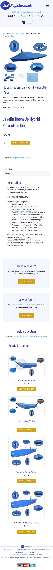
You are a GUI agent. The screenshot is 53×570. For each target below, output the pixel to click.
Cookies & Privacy (35, 555)
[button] (45, 43)
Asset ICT (48, 557)
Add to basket (20, 142)
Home (5, 33)
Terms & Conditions (19, 555)
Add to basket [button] (26, 389)
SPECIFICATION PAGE (23, 212)
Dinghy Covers (13, 33)
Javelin (22, 33)
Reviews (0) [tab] (9, 173)
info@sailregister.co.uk (32, 12)
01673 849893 (17, 12)
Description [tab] (10, 169)
